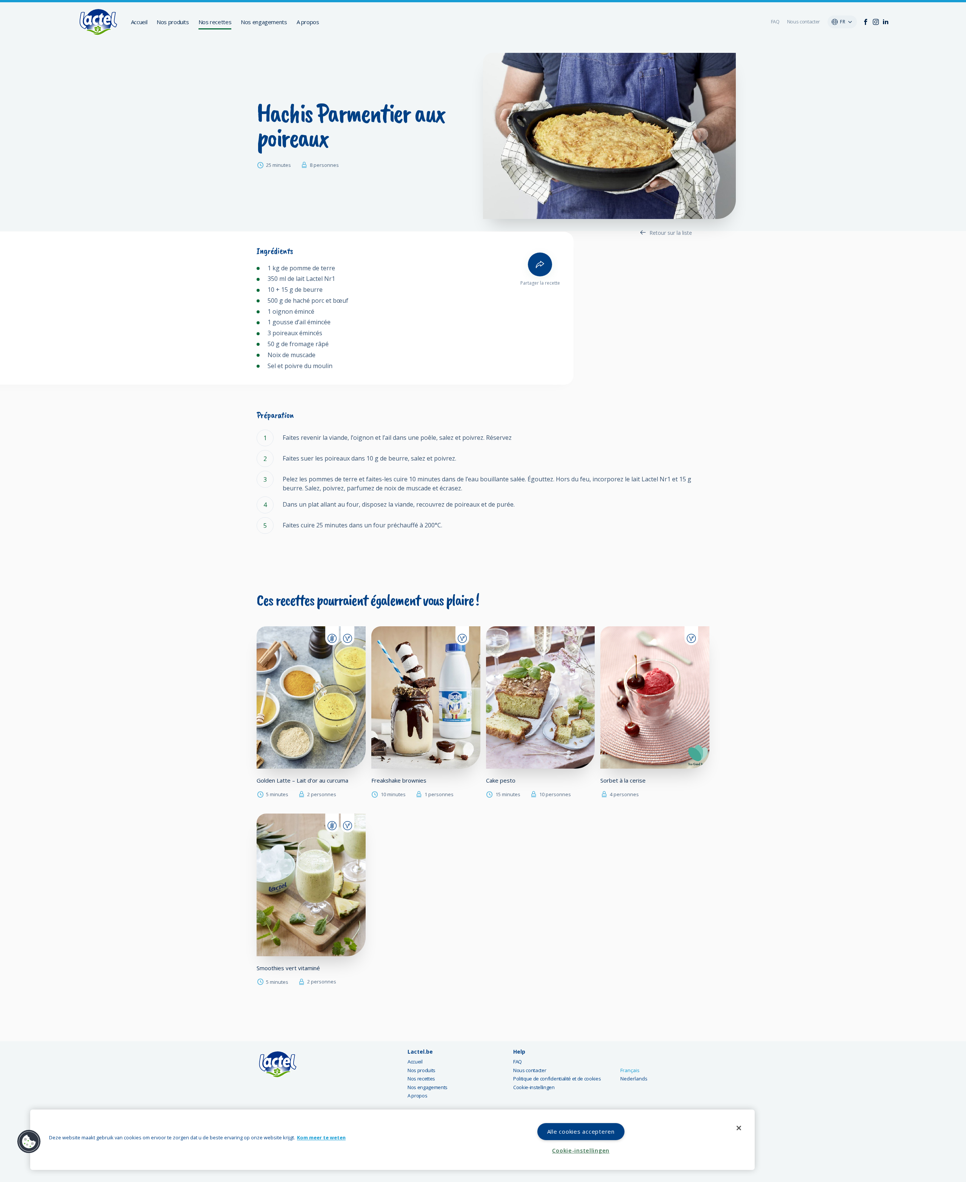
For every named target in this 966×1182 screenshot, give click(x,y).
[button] (29, 1142)
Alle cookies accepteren (581, 1131)
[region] (392, 1140)
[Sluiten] (739, 1128)
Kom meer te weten (321, 1137)
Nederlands (634, 1078)
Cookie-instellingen (534, 1087)
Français (630, 1070)
